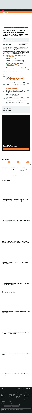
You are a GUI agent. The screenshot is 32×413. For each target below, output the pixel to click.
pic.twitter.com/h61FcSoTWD (13, 65)
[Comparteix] (20, 44)
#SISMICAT (11, 57)
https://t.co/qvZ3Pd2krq (11, 64)
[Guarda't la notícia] (17, 44)
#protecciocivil (10, 55)
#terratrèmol (12, 78)
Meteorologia (6, 44)
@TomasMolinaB (10, 79)
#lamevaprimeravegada (12, 88)
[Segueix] (10, 44)
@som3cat (16, 79)
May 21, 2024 (20, 90)
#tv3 (17, 78)
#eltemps (20, 78)
